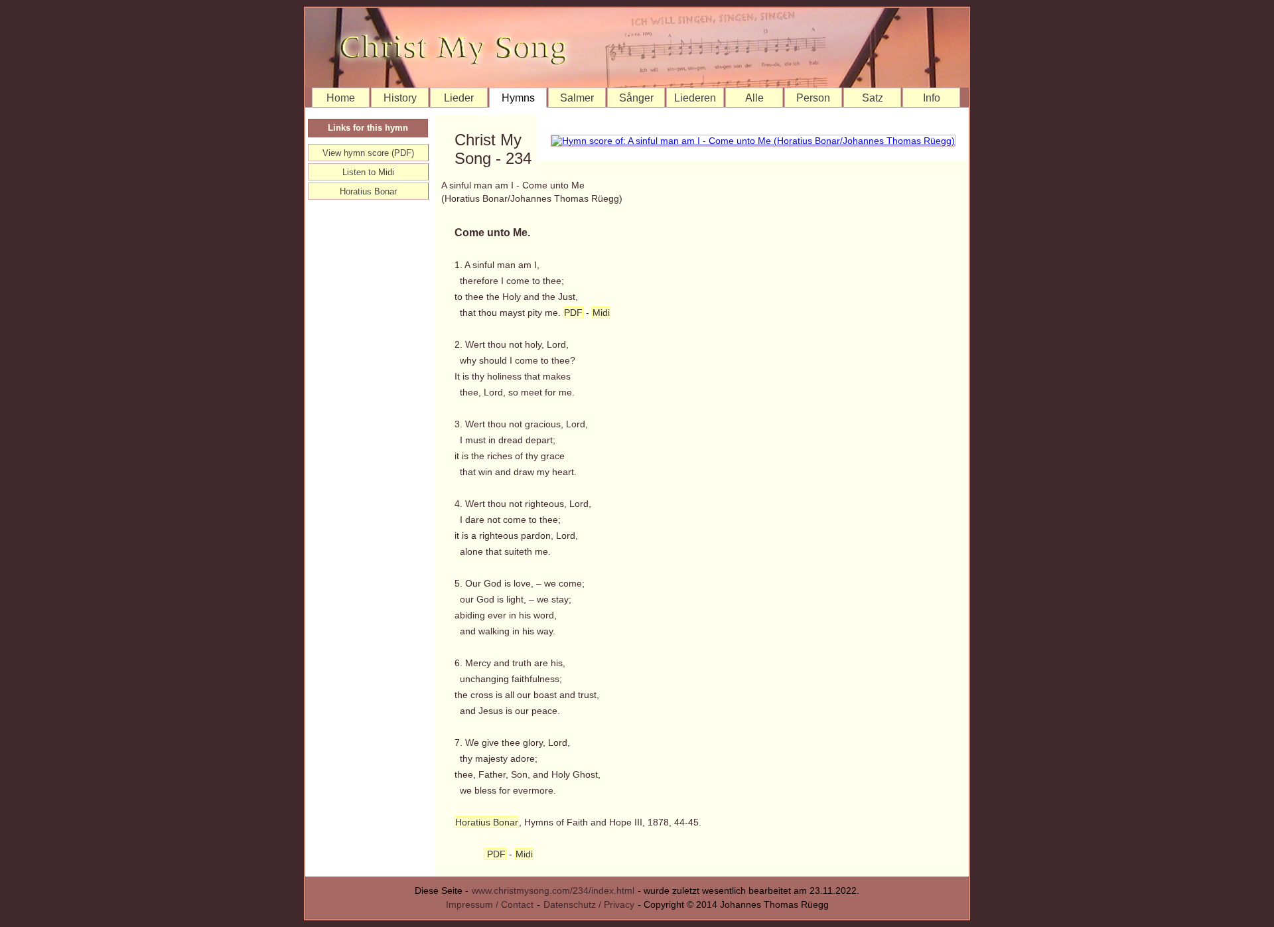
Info (931, 98)
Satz (872, 98)
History (400, 98)
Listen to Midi (368, 172)
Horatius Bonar (486, 822)
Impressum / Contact (489, 904)
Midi (601, 312)
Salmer (577, 98)
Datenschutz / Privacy (588, 904)
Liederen (695, 98)
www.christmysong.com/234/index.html (553, 890)
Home (340, 98)
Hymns (518, 98)
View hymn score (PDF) (368, 153)
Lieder (459, 98)
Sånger (636, 98)
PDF (573, 312)
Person (813, 98)
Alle (754, 98)
